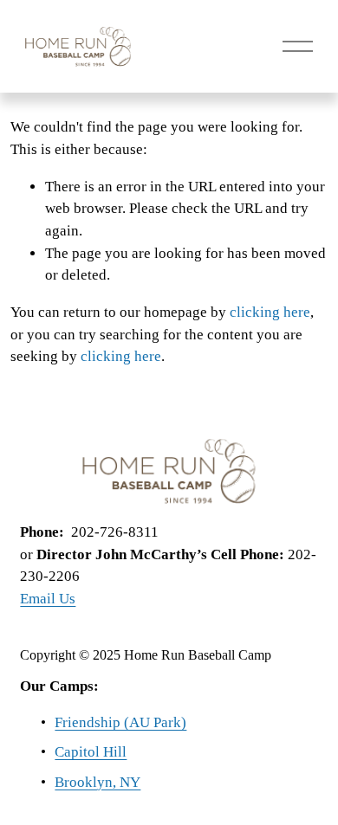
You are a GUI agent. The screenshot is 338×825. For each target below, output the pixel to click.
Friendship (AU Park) (120, 722)
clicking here (270, 312)
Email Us (47, 598)
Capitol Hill (91, 752)
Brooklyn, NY (97, 782)
